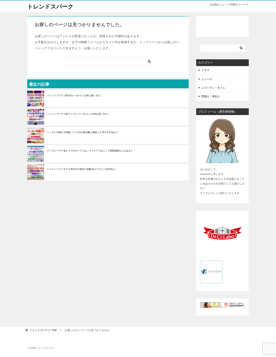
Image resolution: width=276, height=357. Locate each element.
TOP (43, 330)
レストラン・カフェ (213, 87)
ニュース (206, 79)
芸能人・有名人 (210, 96)
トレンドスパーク (50, 6)
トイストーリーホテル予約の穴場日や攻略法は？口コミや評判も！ (82, 169)
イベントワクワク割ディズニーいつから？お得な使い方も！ (78, 114)
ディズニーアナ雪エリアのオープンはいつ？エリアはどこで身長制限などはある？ (90, 150)
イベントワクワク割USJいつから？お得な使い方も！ (75, 95)
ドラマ (205, 70)
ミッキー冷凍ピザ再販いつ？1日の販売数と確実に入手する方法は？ (82, 132)
